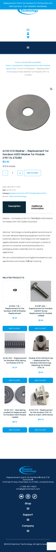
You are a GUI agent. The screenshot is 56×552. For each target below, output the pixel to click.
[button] (28, 47)
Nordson (36, 218)
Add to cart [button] (14, 328)
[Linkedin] (28, 496)
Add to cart (32, 173)
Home (17, 62)
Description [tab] (14, 206)
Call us (28, 261)
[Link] (34, 496)
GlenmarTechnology (17, 196)
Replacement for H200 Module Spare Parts (28, 193)
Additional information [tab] (38, 207)
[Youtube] (21, 496)
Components (17, 65)
